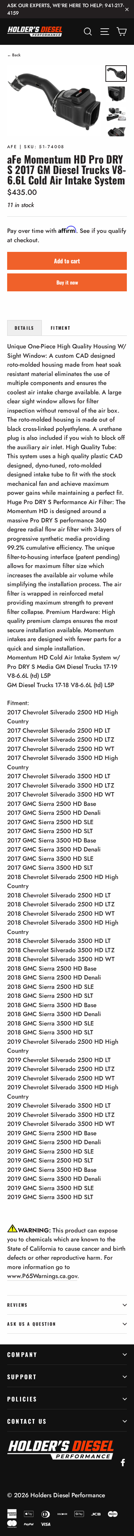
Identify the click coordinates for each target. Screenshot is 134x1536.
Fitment (61, 328)
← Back (13, 55)
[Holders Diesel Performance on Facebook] (123, 1462)
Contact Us (27, 1421)
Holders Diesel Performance (67, 1495)
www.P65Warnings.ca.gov (42, 1276)
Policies (22, 1399)
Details (24, 328)
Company (22, 1354)
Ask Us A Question (31, 1324)
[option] (54, 100)
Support (22, 1376)
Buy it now (67, 282)
